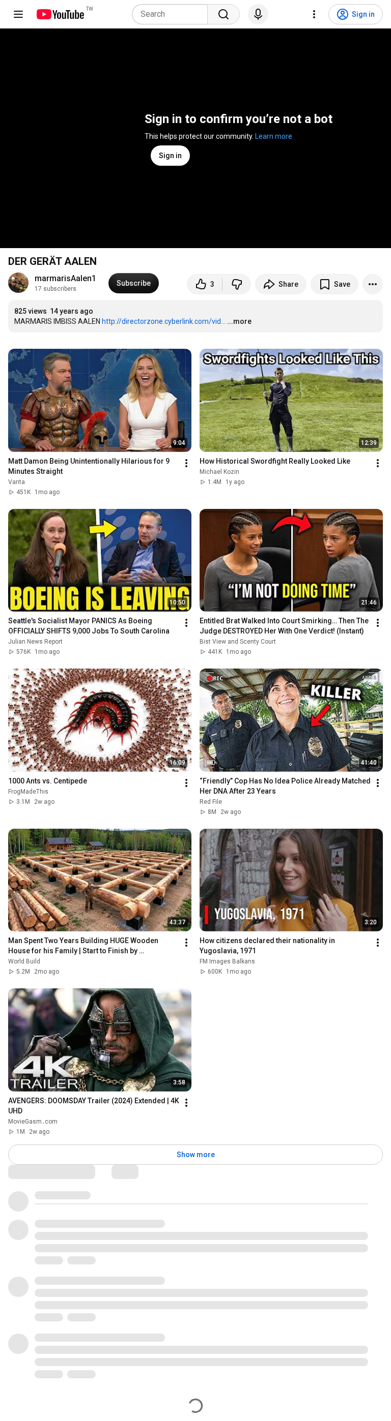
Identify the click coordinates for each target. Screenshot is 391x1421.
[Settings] (314, 14)
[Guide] (18, 14)
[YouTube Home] (60, 14)
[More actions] (372, 284)
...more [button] (239, 321)
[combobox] (173, 14)
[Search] (223, 14)
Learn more (273, 136)
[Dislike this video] (236, 284)
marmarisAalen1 (65, 278)
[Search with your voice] (258, 14)
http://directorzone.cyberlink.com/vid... (164, 321)
